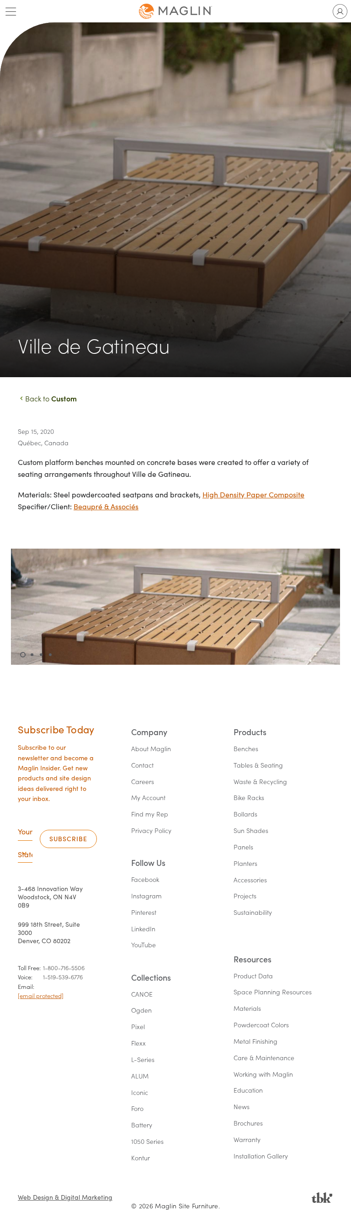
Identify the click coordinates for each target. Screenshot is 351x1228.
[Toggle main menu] (11, 11)
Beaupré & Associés (106, 506)
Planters (245, 864)
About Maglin (151, 749)
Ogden (141, 1010)
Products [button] (250, 732)
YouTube (143, 945)
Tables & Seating (258, 765)
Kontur (140, 1158)
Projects (245, 896)
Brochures (248, 1123)
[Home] (175, 11)
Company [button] (149, 732)
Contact (142, 765)
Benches (246, 749)
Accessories (250, 880)
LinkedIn (143, 929)
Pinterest (143, 913)
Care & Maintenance (264, 1058)
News (242, 1107)
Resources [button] (252, 959)
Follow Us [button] (148, 863)
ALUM (140, 1076)
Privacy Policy (151, 831)
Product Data (253, 976)
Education (248, 1091)
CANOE (142, 994)
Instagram (146, 896)
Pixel (138, 1027)
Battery (141, 1125)
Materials (247, 1009)
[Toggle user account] (340, 11)
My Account (148, 798)
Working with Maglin (263, 1075)
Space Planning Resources (273, 992)
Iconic (139, 1093)
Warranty (247, 1140)
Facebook (145, 880)
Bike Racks (249, 798)
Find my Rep (149, 814)
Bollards (245, 814)
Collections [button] (151, 978)
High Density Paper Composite (253, 494)
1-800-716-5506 (64, 968)
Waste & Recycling (260, 782)
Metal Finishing (255, 1042)
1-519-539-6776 (63, 977)
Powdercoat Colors (261, 1025)
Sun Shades (251, 831)
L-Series (142, 1060)
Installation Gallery (261, 1156)
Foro (137, 1109)
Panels (243, 847)
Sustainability (253, 913)
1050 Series (147, 1142)
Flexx (138, 1043)
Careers (142, 782)
